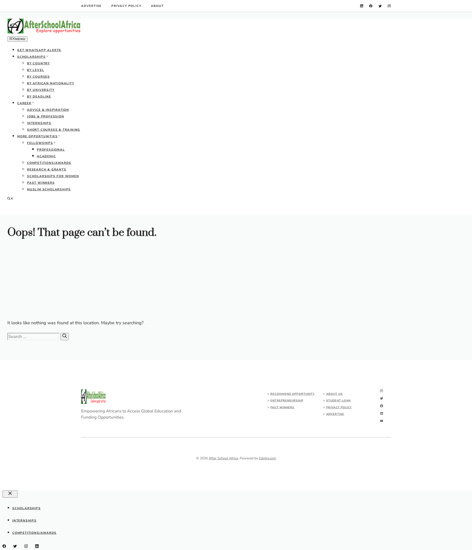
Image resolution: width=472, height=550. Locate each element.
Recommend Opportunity (292, 394)
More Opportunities (37, 136)
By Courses (38, 77)
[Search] (64, 336)
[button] (10, 199)
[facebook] (370, 6)
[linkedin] (361, 6)
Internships (39, 123)
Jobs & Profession (45, 116)
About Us (334, 394)
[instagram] (389, 6)
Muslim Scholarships (49, 189)
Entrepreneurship (286, 400)
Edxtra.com (267, 458)
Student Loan (338, 400)
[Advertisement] (154, 280)
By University (40, 90)
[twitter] (380, 6)
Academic (46, 156)
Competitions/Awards (49, 163)
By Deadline (39, 97)
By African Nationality (50, 83)
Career (24, 103)
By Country (38, 63)
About (157, 6)
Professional (51, 150)
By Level (35, 70)
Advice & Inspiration (48, 110)
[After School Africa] (44, 32)
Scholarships (31, 57)
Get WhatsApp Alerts (39, 50)
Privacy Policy (126, 6)
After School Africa (223, 458)
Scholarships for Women (53, 176)
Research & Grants (46, 169)
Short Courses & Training (53, 130)
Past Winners (41, 183)
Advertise (91, 6)
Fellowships (40, 143)
